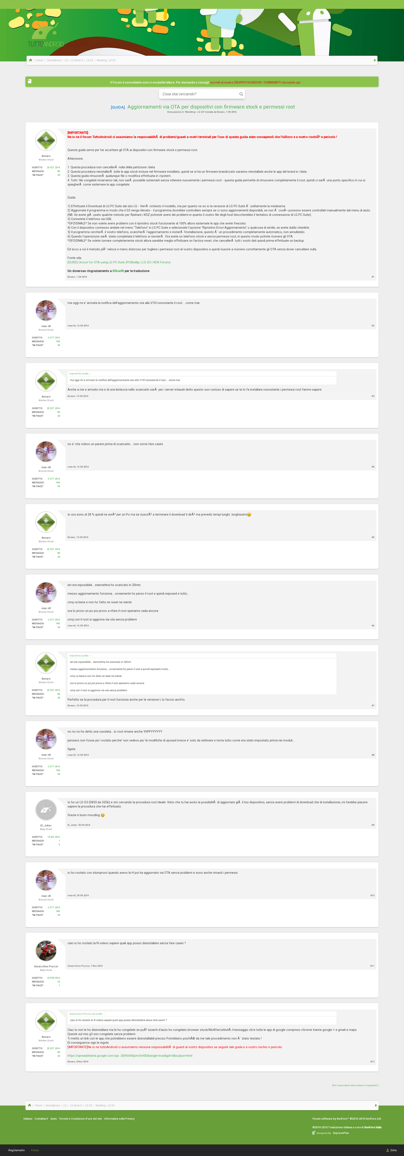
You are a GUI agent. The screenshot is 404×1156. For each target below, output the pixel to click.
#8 (373, 755)
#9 (373, 825)
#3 (373, 396)
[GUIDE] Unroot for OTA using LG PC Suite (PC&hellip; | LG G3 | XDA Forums (119, 262)
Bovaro (221, 112)
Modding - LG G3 (194, 112)
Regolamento (16, 1150)
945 (58, 341)
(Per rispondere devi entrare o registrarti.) (355, 1085)
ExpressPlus (341, 1133)
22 (58, 981)
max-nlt (72, 325)
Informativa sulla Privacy (119, 1118)
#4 (373, 466)
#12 (372, 1061)
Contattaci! (41, 1118)
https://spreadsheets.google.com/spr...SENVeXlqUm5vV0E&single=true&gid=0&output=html (130, 1056)
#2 (373, 325)
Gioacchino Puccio (78, 966)
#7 (373, 705)
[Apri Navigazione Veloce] (374, 60)
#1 (373, 277)
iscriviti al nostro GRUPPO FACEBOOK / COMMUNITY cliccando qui (255, 82)
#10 (372, 895)
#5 (373, 537)
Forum (35, 1150)
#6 (373, 625)
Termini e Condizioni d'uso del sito (80, 1118)
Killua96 (118, 271)
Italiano (27, 1118)
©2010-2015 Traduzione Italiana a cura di (346, 1127)
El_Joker (72, 825)
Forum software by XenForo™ (347, 1118)
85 (58, 171)
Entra (394, 1150)
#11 (372, 966)
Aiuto (53, 1118)
